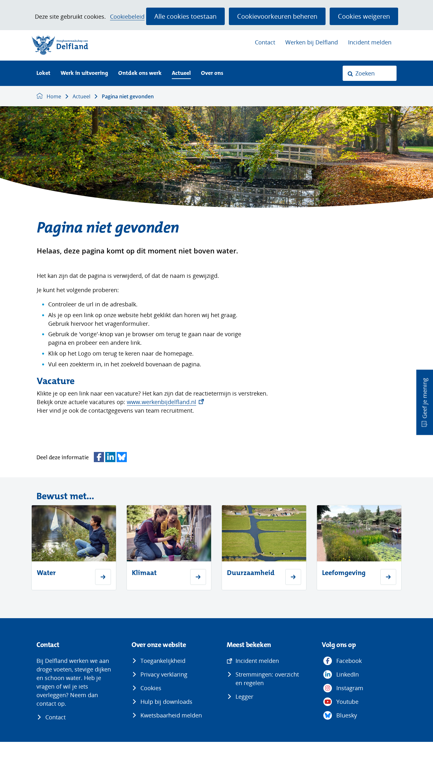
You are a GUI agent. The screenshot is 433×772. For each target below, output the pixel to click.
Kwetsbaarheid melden (171, 715)
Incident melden (369, 42)
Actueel (181, 73)
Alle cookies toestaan (185, 16)
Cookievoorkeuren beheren (277, 16)
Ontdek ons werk (140, 73)
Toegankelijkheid (162, 660)
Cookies (150, 688)
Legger (244, 696)
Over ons (212, 73)
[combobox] (370, 73)
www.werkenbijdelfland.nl (165, 402)
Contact (265, 42)
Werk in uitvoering (84, 73)
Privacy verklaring (163, 674)
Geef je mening (424, 398)
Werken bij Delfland (311, 42)
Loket (43, 73)
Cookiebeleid (127, 16)
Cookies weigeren (364, 16)
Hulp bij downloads (166, 701)
